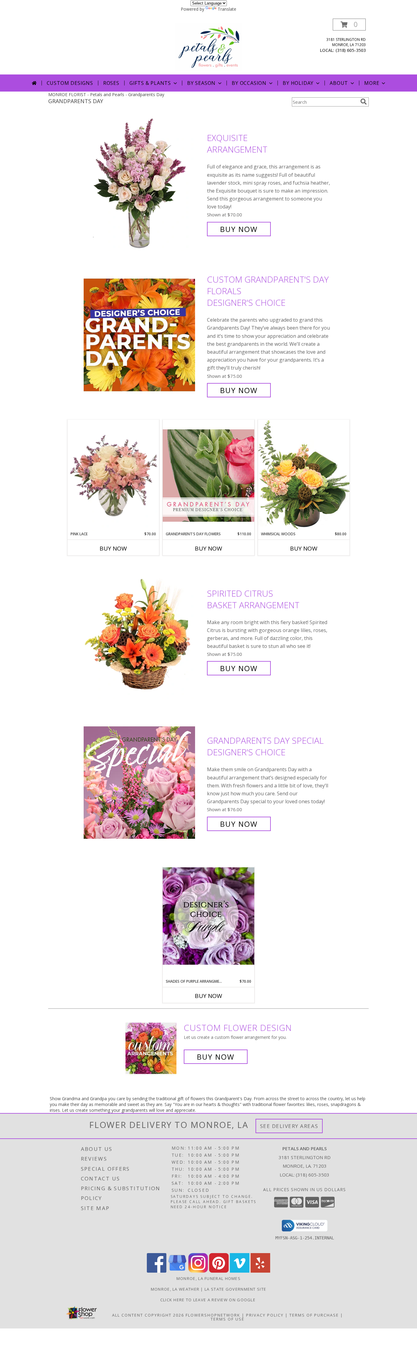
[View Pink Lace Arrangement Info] (113, 475)
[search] (363, 101)
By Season (201, 83)
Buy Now (239, 229)
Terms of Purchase (314, 1315)
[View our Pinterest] (219, 1271)
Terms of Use (228, 1319)
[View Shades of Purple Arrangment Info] (208, 922)
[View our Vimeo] (239, 1271)
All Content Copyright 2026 (148, 1315)
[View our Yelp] (260, 1271)
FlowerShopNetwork (213, 1315)
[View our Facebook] (156, 1271)
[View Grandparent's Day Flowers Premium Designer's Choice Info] (208, 475)
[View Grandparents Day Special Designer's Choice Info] (144, 782)
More (371, 83)
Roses (111, 83)
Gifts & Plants (150, 83)
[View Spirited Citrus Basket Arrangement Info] (144, 631)
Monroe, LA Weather (175, 1289)
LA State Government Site (235, 1289)
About (339, 83)
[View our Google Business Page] (177, 1271)
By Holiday (298, 83)
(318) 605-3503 (350, 50)
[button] (349, 25)
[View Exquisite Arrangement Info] (144, 183)
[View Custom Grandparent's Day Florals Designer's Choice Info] (144, 335)
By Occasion (249, 83)
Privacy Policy (265, 1315)
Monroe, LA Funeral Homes (208, 1278)
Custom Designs (70, 83)
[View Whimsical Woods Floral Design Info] (304, 475)
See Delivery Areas (289, 1125)
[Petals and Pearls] (208, 46)
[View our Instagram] (198, 1271)
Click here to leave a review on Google (208, 1300)
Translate (227, 9)
